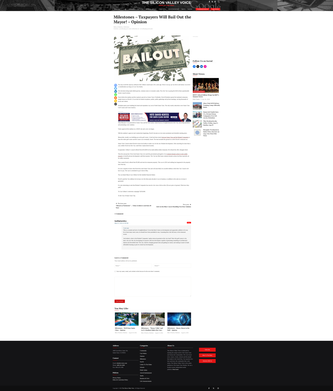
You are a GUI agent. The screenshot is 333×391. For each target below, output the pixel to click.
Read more (176, 369)
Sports (183, 9)
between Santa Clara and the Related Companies (175, 137)
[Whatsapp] (115, 94)
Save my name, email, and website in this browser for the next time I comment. (138, 271)
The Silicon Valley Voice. (128, 388)
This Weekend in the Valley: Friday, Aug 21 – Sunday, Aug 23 (211, 123)
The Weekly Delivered (202, 9)
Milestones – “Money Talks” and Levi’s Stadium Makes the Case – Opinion (152, 330)
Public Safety (162, 9)
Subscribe (207, 349)
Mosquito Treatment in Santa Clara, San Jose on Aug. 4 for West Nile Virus (211, 133)
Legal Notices (215, 9)
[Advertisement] (206, 48)
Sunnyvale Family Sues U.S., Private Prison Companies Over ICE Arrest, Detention (210, 115)
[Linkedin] (115, 91)
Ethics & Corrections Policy (120, 380)
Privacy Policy (117, 377)
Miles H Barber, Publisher (121, 27)
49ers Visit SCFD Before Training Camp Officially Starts (211, 105)
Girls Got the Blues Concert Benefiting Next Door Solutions (173, 206)
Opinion (148, 9)
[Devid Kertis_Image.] (154, 117)
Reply (189, 222)
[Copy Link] (115, 101)
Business (190, 9)
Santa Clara (117, 9)
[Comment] (115, 104)
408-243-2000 (121, 365)
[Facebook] (115, 85)
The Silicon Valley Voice (166, 3)
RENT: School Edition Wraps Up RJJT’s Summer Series (206, 96)
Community (132, 9)
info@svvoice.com (122, 363)
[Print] (115, 97)
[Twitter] (115, 88)
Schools (154, 9)
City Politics (140, 9)
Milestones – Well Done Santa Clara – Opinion (125, 329)
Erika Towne (196, 99)
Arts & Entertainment (173, 9)
